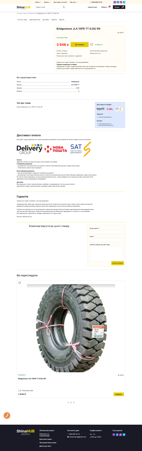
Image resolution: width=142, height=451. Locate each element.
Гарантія (54, 19)
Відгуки (61, 19)
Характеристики (34, 19)
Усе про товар (22, 19)
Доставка (46, 19)
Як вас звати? (95, 228)
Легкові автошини (46, 430)
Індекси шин (92, 7)
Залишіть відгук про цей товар (100, 244)
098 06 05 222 (27, 216)
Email (92, 236)
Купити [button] (119, 394)
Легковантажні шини (47, 443)
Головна (19, 13)
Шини (37, 2)
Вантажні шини (45, 439)
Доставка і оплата (60, 2)
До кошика (79, 45)
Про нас (73, 2)
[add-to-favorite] (19, 282)
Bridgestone (32, 13)
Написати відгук (117, 263)
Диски (46, 2)
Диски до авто (45, 446)
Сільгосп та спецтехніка (44, 435)
